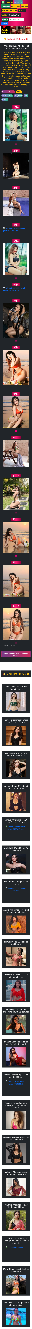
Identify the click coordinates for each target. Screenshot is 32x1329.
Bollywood (18, 96)
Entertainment (7, 96)
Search (5, 24)
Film (26, 96)
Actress (4, 99)
